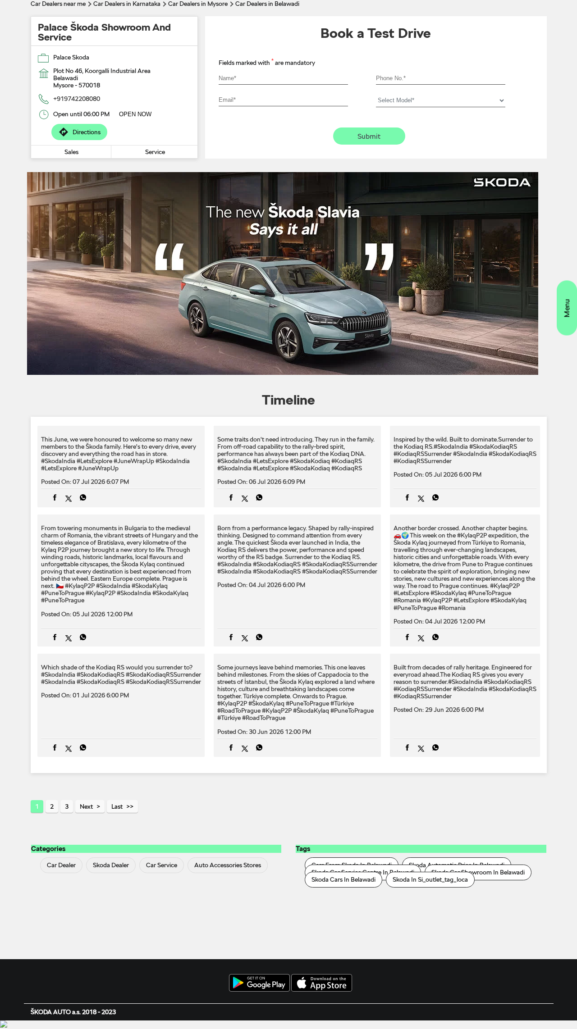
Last (117, 806)
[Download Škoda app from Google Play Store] (259, 983)
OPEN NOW (135, 114)
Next (86, 806)
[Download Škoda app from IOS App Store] (321, 983)
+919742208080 (76, 98)
